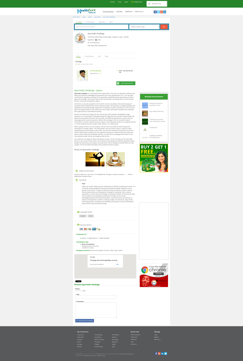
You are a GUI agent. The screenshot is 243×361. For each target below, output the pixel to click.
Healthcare (134, 339)
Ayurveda (97, 17)
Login (126, 2)
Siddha (114, 344)
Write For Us (139, 11)
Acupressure (80, 335)
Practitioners (89, 56)
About (78, 56)
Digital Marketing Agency (127, 354)
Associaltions (98, 337)
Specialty (119, 11)
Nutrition (79, 346)
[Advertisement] (153, 61)
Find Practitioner (108, 11)
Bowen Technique (99, 339)
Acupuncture (80, 337)
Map (106, 56)
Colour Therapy (99, 346)
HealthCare (128, 11)
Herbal (79, 342)
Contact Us (134, 344)
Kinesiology (115, 339)
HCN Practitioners (135, 335)
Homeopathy (115, 335)
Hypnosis (114, 337)
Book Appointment (127, 83)
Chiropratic (97, 342)
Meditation (115, 342)
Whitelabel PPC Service (90, 355)
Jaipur (90, 17)
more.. (100, 73)
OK (117, 264)
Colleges (97, 344)
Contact (112, 2)
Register (156, 337)
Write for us (157, 339)
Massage (79, 344)
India (84, 17)
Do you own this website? (97, 264)
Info (99, 56)
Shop (120, 2)
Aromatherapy (98, 335)
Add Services (134, 337)
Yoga (113, 346)
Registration (136, 2)
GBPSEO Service (101, 355)
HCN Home (76, 17)
